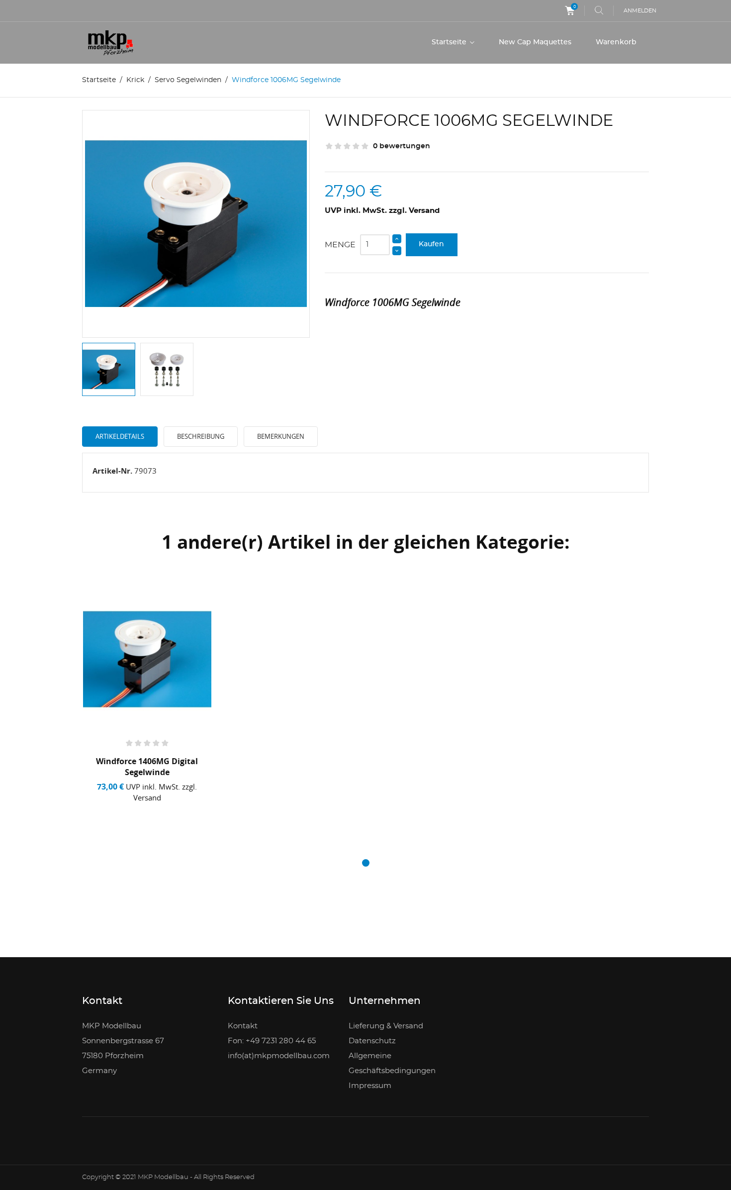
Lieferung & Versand (386, 1026)
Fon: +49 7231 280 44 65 (272, 1041)
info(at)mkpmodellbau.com (279, 1056)
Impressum (370, 1086)
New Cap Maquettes (535, 42)
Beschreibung (200, 436)
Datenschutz (372, 1041)
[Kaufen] (116, 810)
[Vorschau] (150, 809)
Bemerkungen (280, 436)
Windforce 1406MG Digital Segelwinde (147, 767)
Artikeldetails (119, 436)
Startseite (450, 42)
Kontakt (243, 1026)
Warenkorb (616, 42)
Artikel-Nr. (112, 471)
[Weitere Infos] (182, 810)
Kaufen (431, 244)
